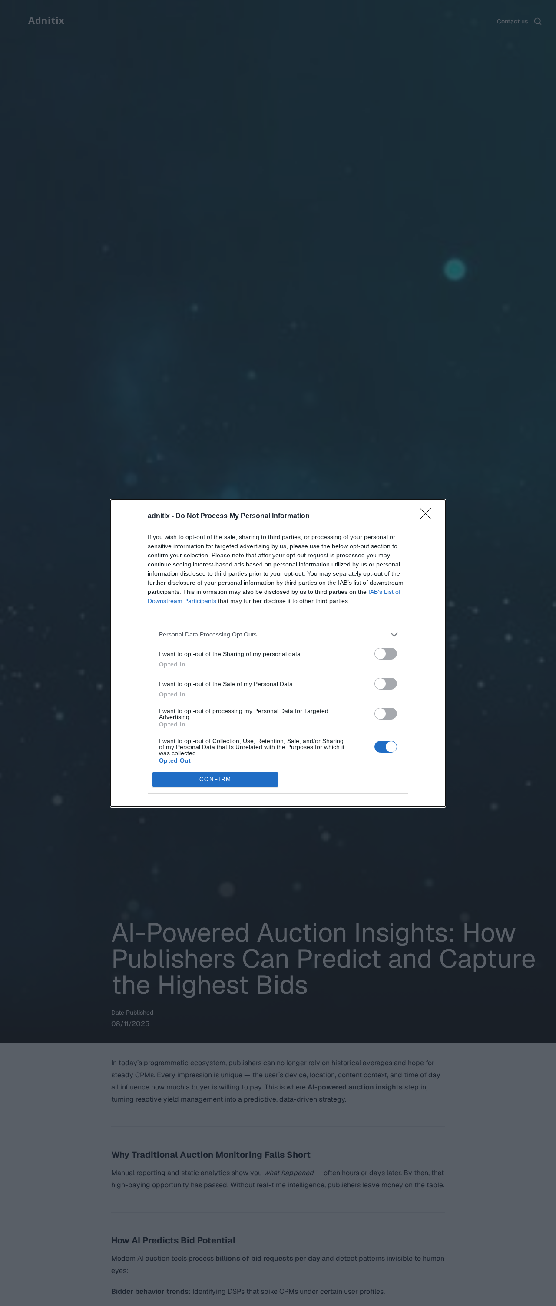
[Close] (428, 516)
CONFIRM (215, 779)
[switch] (385, 654)
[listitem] (278, 634)
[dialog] (278, 653)
